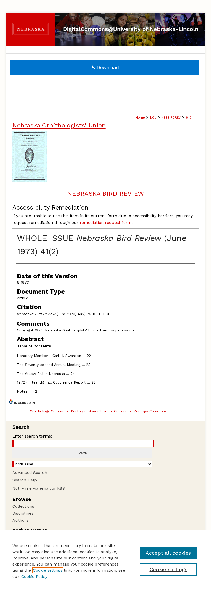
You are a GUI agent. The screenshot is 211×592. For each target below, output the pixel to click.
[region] (105, 561)
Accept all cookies (168, 553)
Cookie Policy (34, 576)
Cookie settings (48, 570)
